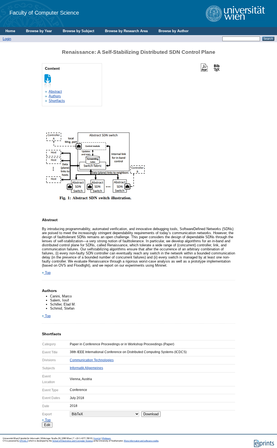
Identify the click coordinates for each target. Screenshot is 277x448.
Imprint (97, 438)
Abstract (55, 91)
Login (7, 39)
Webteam (106, 438)
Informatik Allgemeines (86, 368)
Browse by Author (174, 31)
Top (47, 273)
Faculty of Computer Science (44, 12)
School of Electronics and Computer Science (72, 441)
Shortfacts (57, 101)
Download (151, 414)
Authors (55, 96)
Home (10, 31)
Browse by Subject (78, 31)
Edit (47, 425)
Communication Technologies (92, 360)
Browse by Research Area (126, 31)
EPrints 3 (23, 441)
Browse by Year (39, 31)
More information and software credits (141, 441)
